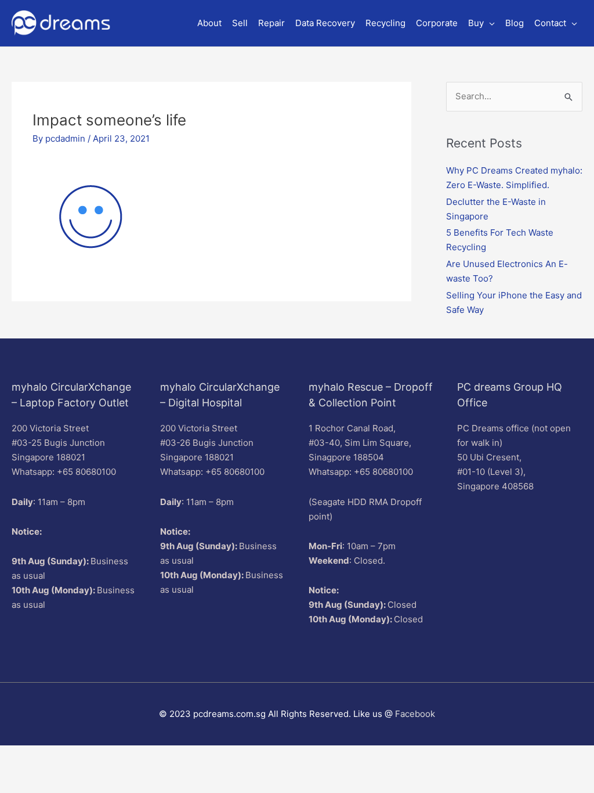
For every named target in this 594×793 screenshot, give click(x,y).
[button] (481, 23)
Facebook (415, 713)
